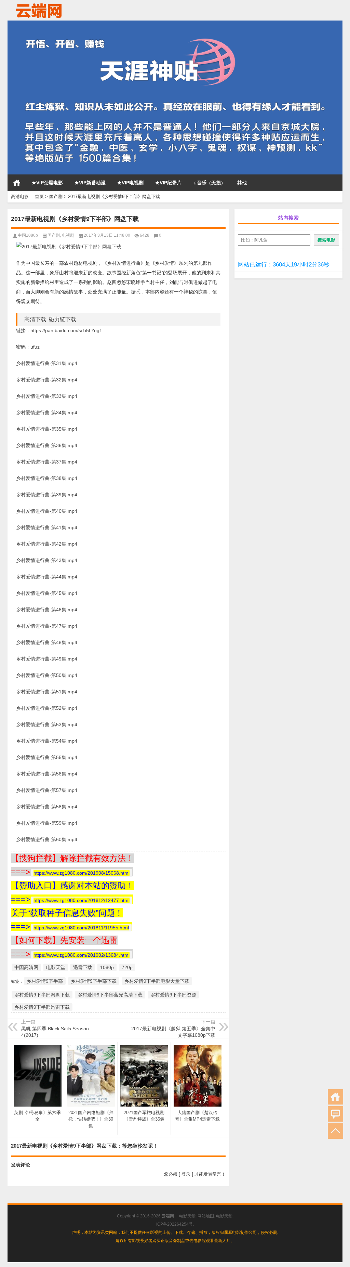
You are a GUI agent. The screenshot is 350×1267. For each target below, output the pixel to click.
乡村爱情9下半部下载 (94, 981)
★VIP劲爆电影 (47, 182)
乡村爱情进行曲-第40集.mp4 (46, 511)
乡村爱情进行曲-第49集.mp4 (46, 659)
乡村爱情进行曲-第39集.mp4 (46, 494)
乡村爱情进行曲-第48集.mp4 (46, 642)
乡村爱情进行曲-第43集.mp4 (46, 560)
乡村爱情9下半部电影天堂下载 (156, 981)
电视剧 (68, 235)
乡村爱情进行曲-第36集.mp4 (46, 445)
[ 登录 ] (185, 1174)
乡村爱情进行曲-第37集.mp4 (46, 462)
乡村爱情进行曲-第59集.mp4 (46, 823)
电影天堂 (55, 967)
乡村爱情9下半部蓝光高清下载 (110, 994)
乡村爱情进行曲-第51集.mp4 (46, 691)
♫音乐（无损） (209, 182)
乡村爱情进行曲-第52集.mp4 (46, 708)
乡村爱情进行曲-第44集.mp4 (46, 576)
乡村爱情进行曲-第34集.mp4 (46, 412)
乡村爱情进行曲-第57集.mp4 (46, 790)
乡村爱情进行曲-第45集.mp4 (46, 593)
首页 (17, 182)
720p (127, 967)
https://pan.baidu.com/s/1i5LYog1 (66, 330)
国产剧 (56, 196)
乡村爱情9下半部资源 (173, 994)
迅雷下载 (82, 967)
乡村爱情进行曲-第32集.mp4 (46, 379)
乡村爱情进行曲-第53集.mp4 (46, 724)
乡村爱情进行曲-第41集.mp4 (46, 527)
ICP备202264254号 (174, 1224)
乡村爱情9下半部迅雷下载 (42, 1007)
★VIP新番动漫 (90, 182)
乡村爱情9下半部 (45, 981)
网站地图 (206, 1216)
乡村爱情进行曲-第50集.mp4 (46, 675)
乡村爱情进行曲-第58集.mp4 (46, 806)
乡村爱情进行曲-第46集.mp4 (46, 609)
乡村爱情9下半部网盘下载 (42, 994)
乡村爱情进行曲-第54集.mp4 (46, 741)
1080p (107, 967)
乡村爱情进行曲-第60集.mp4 (46, 839)
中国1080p (28, 235)
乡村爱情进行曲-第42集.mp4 (46, 544)
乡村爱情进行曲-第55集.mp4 (46, 757)
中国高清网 (26, 967)
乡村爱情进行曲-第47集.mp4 (46, 626)
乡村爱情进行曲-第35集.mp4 (46, 429)
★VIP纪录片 (168, 182)
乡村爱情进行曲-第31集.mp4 (46, 363)
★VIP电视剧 (130, 182)
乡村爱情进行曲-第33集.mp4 (46, 396)
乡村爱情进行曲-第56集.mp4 (46, 773)
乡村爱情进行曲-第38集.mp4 (46, 478)
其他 (242, 182)
